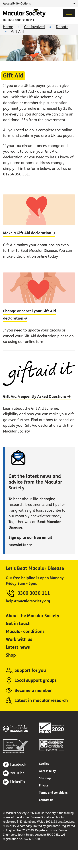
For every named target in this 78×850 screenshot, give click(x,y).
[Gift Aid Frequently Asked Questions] (39, 395)
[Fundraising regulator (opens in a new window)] (21, 727)
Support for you (30, 670)
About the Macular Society (32, 615)
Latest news (18, 647)
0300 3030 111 (24, 20)
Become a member (33, 690)
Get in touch (18, 623)
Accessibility (47, 771)
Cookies (44, 763)
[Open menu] (69, 13)
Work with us (19, 639)
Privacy (44, 785)
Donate (62, 27)
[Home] (24, 16)
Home (8, 27)
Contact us (46, 800)
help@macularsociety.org (28, 601)
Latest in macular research (41, 700)
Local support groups (36, 680)
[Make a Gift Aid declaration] (39, 229)
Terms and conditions (53, 792)
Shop (11, 655)
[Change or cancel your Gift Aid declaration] (39, 307)
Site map (45, 778)
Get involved (34, 27)
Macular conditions (25, 631)
